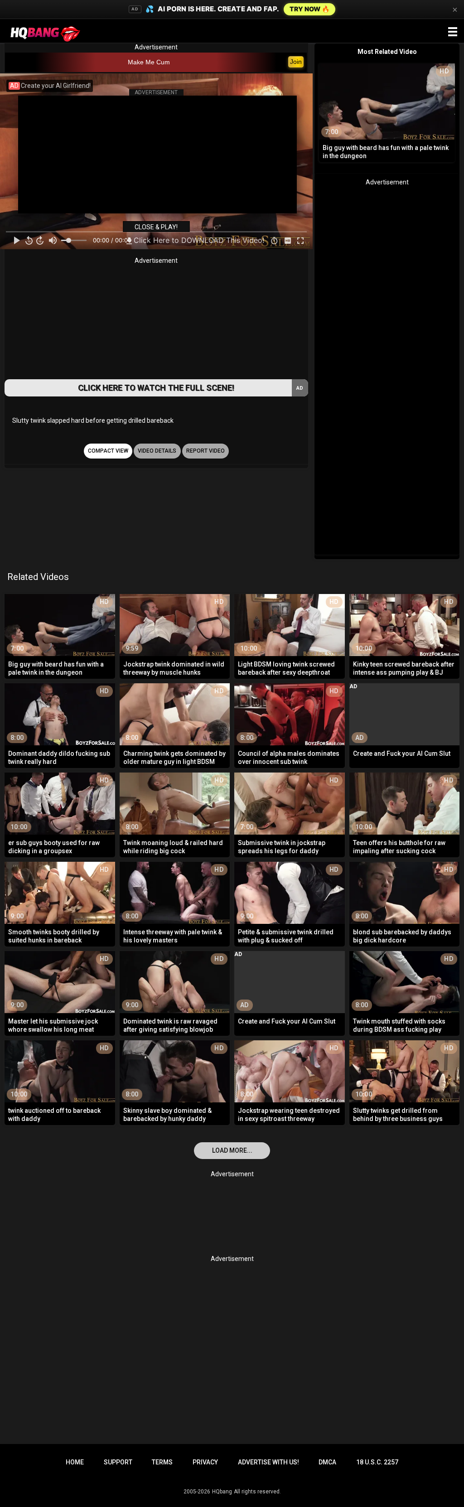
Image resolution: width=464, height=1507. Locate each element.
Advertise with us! (268, 1462)
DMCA (327, 1462)
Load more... (232, 1150)
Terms (162, 1462)
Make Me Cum (149, 62)
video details (157, 451)
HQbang (222, 1491)
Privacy (205, 1462)
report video (205, 451)
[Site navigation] (452, 32)
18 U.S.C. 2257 (377, 1462)
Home (75, 1462)
